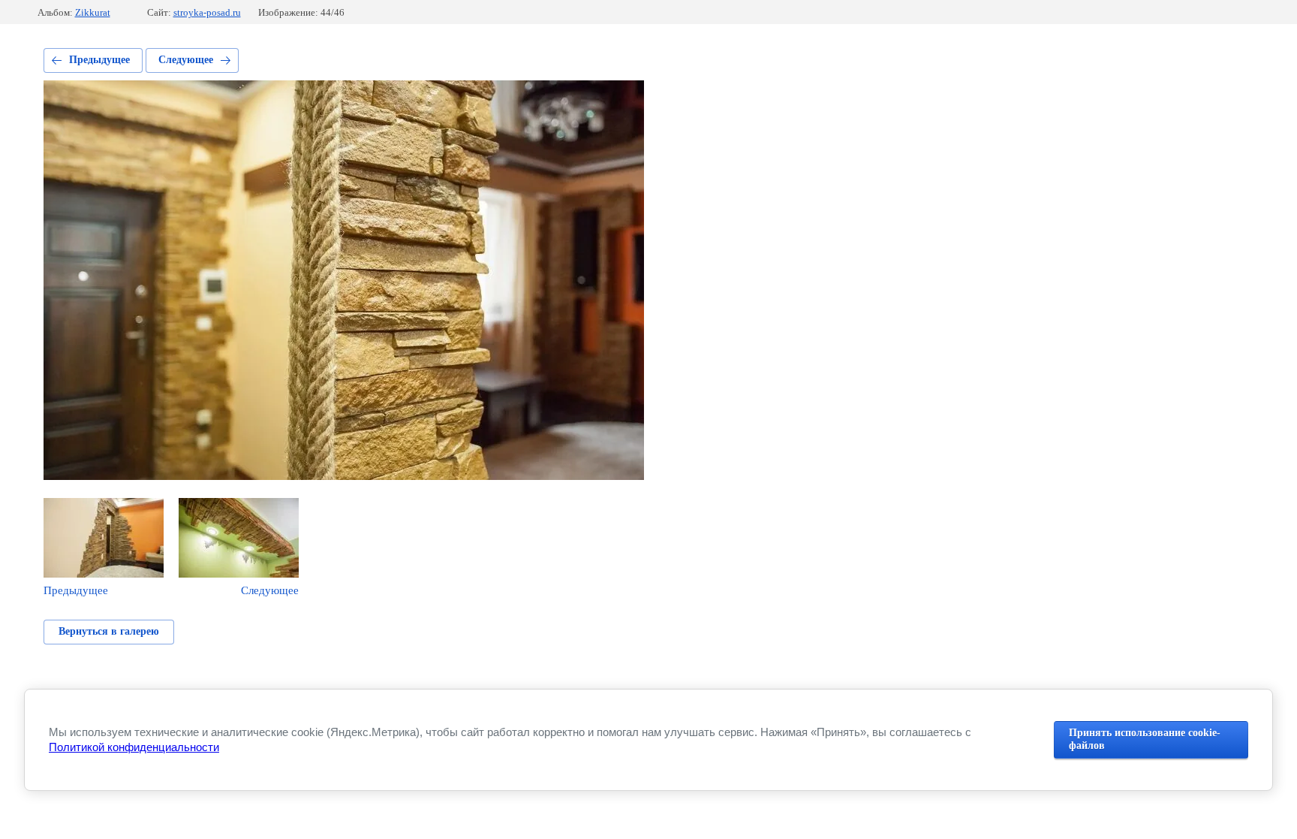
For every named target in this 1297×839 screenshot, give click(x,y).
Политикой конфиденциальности (134, 747)
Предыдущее (99, 59)
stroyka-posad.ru (207, 12)
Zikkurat (92, 12)
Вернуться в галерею (109, 631)
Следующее (185, 59)
